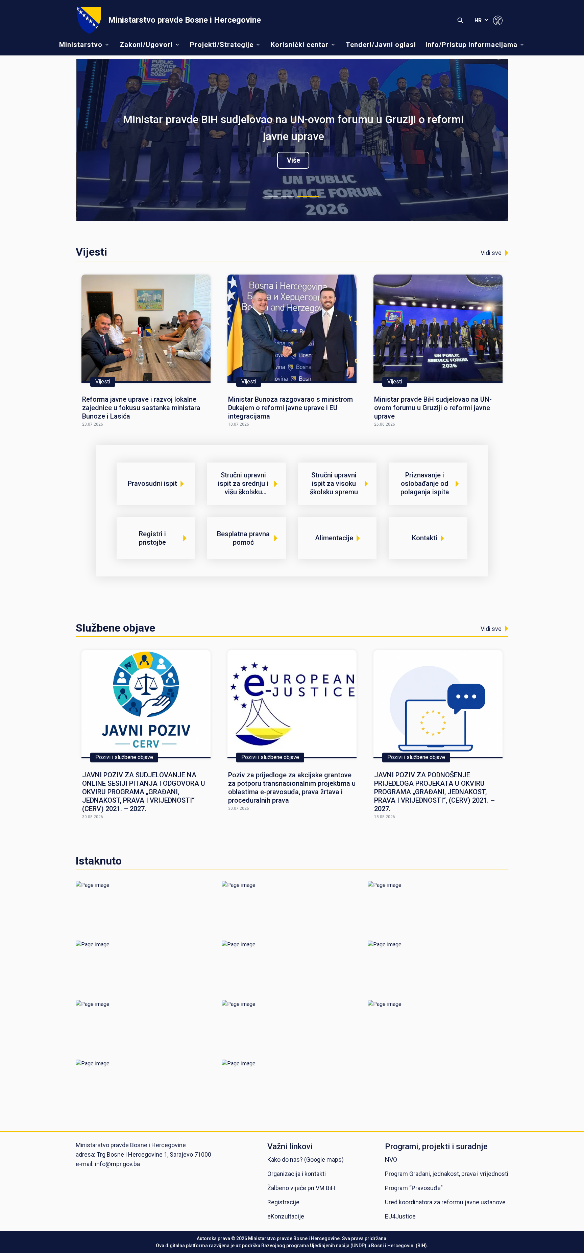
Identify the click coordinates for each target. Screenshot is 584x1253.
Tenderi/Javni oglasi (381, 45)
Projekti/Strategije (221, 45)
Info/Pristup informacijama (471, 45)
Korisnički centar (299, 45)
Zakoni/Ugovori (146, 45)
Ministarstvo (80, 45)
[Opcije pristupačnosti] (498, 20)
